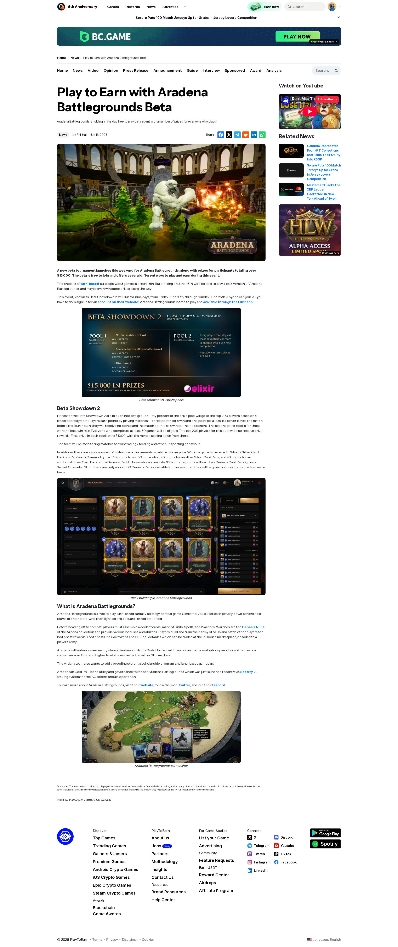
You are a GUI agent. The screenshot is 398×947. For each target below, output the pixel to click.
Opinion (111, 70)
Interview (211, 70)
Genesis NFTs (253, 627)
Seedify (246, 672)
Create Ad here (330, 252)
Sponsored (235, 70)
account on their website (118, 302)
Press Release (135, 70)
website (146, 685)
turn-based (89, 284)
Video (93, 70)
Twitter (184, 685)
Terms (97, 939)
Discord (218, 685)
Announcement (167, 70)
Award (255, 70)
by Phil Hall (80, 135)
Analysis (274, 70)
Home (62, 70)
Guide (192, 70)
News (78, 70)
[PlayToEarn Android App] (325, 833)
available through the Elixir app (228, 302)
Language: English (327, 939)
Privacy (112, 939)
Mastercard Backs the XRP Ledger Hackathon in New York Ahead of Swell (196, 18)
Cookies (148, 939)
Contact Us (163, 877)
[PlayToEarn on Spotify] (325, 844)
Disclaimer (130, 939)
